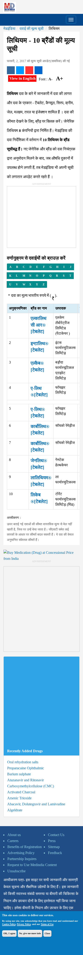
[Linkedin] (38, 70)
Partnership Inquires (21, 859)
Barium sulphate (19, 774)
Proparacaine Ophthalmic (25, 768)
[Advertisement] (41, 215)
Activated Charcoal (21, 792)
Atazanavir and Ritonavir (25, 780)
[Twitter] (20, 70)
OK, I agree (9, 933)
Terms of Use (47, 924)
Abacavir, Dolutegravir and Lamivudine (36, 804)
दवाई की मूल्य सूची (32, 28)
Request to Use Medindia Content (32, 865)
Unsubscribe (16, 871)
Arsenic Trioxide (19, 798)
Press (52, 841)
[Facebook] (11, 70)
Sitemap (54, 847)
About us (14, 835)
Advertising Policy (21, 853)
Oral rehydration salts (22, 762)
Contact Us (56, 835)
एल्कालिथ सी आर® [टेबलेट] (38, 325)
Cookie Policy (8, 924)
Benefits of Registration (24, 847)
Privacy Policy (24, 924)
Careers (12, 841)
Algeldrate (14, 810)
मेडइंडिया (9, 28)
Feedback (55, 853)
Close (47, 933)
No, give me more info (30, 933)
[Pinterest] (29, 70)
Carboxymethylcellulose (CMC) (30, 786)
